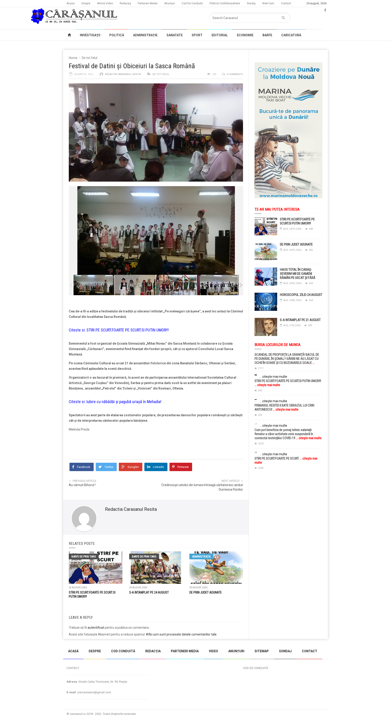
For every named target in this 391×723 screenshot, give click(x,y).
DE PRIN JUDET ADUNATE (205, 592)
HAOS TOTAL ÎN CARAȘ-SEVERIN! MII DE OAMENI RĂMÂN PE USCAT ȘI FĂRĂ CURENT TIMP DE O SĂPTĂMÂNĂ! (297, 278)
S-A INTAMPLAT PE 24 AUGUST (149, 592)
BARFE (267, 35)
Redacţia (125, 3)
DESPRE (95, 651)
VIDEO (213, 651)
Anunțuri (169, 3)
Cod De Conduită (192, 3)
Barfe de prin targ (84, 556)
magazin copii (26, 641)
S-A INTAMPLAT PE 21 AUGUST (300, 320)
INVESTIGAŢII (90, 35)
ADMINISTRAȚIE (145, 35)
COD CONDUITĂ (123, 651)
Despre (85, 3)
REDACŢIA (153, 651)
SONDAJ (285, 651)
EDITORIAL (220, 35)
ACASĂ (73, 651)
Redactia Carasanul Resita (123, 74)
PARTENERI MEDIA (185, 651)
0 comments (235, 74)
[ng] (176, 285)
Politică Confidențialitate (225, 3)
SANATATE (175, 35)
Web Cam (268, 3)
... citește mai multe (273, 376)
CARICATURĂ (291, 35)
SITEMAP (262, 651)
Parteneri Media (147, 3)
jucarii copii (8, 641)
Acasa (71, 3)
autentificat (96, 627)
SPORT (197, 35)
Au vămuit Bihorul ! (82, 485)
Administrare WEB (311, 714)
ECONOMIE (245, 35)
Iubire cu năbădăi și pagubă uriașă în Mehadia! (123, 401)
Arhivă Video (105, 3)
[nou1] (135, 285)
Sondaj (251, 3)
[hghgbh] (217, 285)
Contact (286, 3)
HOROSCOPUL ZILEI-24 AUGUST (301, 295)
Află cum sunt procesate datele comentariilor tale (181, 634)
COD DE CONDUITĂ (255, 668)
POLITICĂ (116, 35)
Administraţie (201, 556)
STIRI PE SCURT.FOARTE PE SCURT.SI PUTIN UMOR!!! (127, 330)
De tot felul (89, 58)
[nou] (94, 285)
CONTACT (309, 651)
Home (73, 58)
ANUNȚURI (236, 651)
